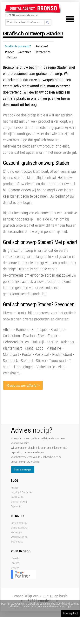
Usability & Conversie (21, 492)
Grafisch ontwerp (19, 501)
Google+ (15, 567)
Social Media (17, 497)
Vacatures (21, 15)
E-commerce (17, 541)
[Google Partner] (23, 577)
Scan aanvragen (22, 469)
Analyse (14, 487)
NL (6, 15)
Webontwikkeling (19, 536)
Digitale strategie (19, 523)
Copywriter (16, 506)
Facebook (15, 562)
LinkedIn (15, 558)
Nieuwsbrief (32, 15)
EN (13, 15)
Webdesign (16, 532)
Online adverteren (19, 527)
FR (10, 15)
